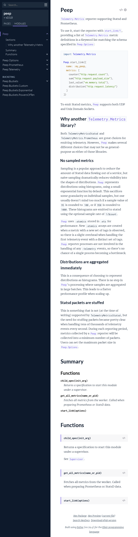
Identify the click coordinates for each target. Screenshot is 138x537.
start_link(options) (73, 410)
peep (7, 13)
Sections (10, 39)
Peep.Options (11, 60)
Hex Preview (94, 515)
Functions (11, 54)
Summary (11, 50)
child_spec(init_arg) (74, 380)
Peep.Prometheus (13, 64)
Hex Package (80, 515)
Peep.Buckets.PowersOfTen (18, 94)
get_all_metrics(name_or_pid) (79, 395)
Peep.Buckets (10, 81)
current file (108, 515)
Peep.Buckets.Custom (15, 85)
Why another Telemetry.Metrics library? (25, 44)
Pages (7, 23)
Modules (20, 23)
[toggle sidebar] (45, 5)
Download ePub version (103, 520)
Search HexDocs (81, 520)
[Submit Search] (5, 5)
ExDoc (80, 527)
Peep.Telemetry (11, 69)
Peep (5, 34)
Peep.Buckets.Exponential (17, 90)
